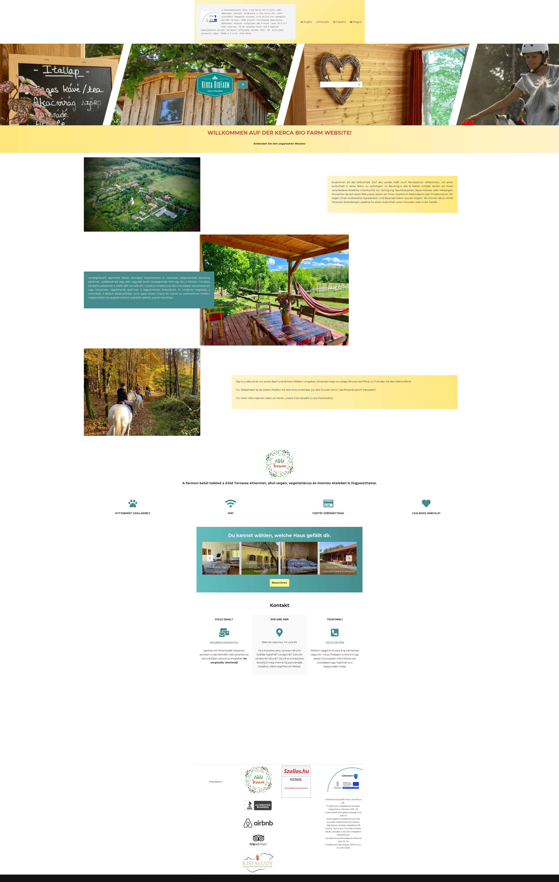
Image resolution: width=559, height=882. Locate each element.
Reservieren (279, 582)
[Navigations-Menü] (243, 84)
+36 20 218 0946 (335, 642)
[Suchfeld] (359, 84)
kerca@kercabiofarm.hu (224, 642)
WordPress (229, 878)
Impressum (215, 781)
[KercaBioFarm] (215, 84)
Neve (200, 878)
